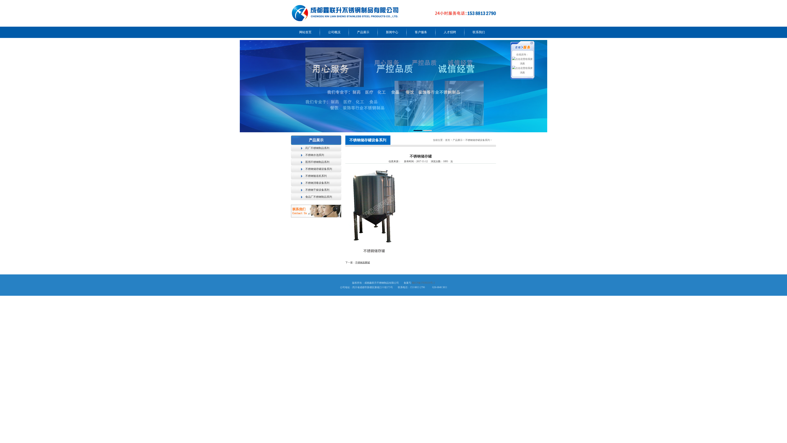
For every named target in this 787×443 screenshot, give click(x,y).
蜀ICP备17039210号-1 (423, 282)
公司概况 (334, 32)
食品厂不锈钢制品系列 (318, 196)
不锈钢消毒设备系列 (317, 182)
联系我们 (479, 32)
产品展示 (363, 32)
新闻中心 (392, 32)
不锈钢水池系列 (314, 154)
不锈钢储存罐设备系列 (318, 168)
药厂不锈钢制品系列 (317, 148)
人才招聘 (450, 32)
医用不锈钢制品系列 (317, 161)
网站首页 (305, 32)
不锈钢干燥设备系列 (317, 189)
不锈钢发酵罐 (362, 262)
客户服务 (421, 32)
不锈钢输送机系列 (316, 175)
